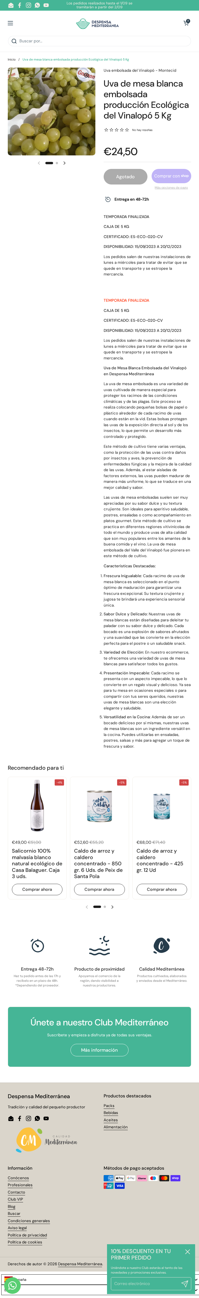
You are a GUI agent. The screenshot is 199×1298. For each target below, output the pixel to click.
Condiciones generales (29, 1220)
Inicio (12, 59)
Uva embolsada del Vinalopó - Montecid (140, 70)
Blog (11, 1206)
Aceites (111, 1120)
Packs (109, 1105)
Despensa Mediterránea (80, 1264)
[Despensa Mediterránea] (98, 23)
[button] (186, 23)
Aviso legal (17, 1227)
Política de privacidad (27, 1235)
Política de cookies (25, 1242)
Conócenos (18, 1178)
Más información (99, 1050)
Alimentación (116, 1127)
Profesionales (20, 1185)
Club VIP (15, 1199)
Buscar (14, 1213)
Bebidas (111, 1112)
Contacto (16, 1192)
